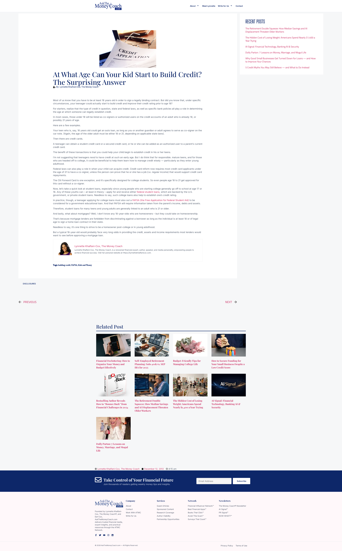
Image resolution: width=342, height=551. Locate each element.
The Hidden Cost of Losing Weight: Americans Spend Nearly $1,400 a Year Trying (280, 39)
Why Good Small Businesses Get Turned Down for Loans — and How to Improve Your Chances (280, 60)
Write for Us (223, 6)
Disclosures (29, 284)
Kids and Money (85, 265)
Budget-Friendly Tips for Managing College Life (187, 362)
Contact (239, 6)
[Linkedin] (112, 535)
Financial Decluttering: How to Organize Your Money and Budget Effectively (113, 364)
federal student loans (148, 192)
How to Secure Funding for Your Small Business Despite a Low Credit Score (228, 364)
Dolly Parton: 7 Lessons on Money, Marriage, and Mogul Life (275, 52)
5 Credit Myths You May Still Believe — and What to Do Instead (277, 67)
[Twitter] (100, 535)
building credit (64, 265)
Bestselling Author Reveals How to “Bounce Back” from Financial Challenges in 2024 (112, 404)
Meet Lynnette (208, 6)
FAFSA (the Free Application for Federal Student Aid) (160, 200)
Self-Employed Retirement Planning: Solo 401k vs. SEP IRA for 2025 (150, 364)
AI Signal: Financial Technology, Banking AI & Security (272, 46)
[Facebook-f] (96, 535)
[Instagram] (108, 535)
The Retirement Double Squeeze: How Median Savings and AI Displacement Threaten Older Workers (276, 30)
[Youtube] (104, 535)
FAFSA (74, 265)
